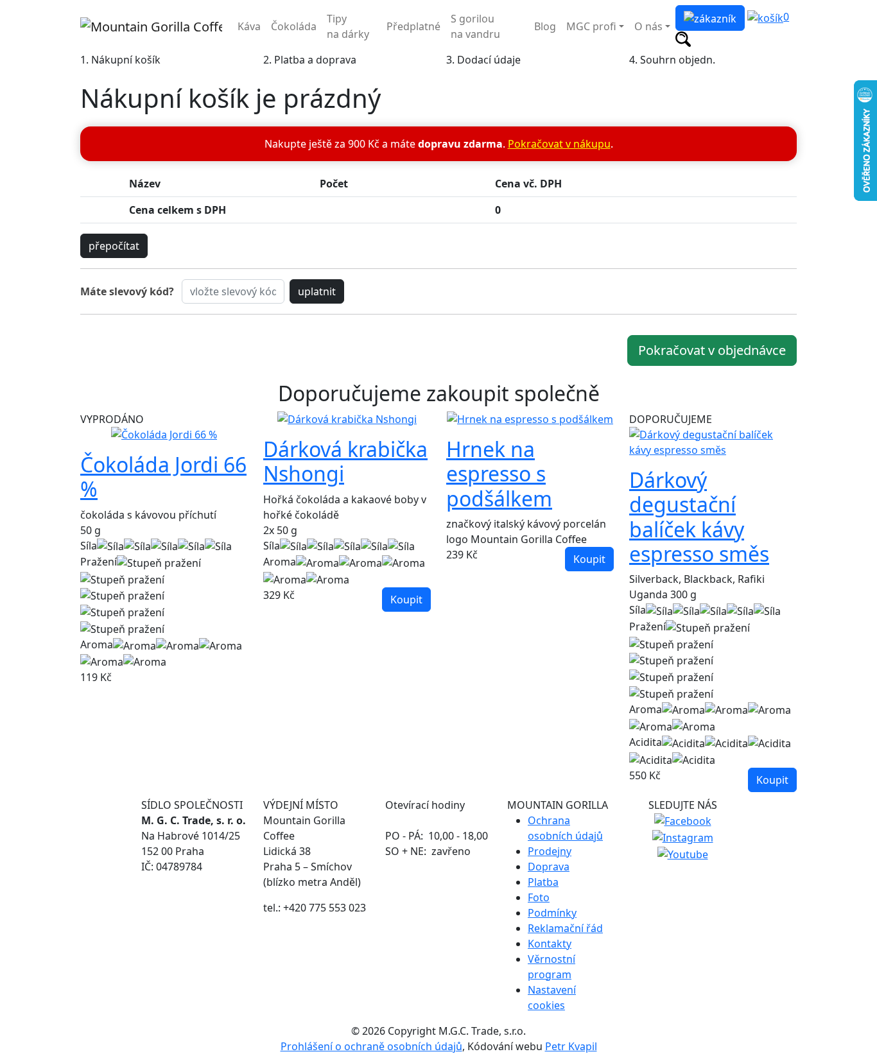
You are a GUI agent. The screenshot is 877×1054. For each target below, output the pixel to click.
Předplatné (413, 26)
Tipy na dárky (348, 26)
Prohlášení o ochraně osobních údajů (371, 1046)
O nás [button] (648, 26)
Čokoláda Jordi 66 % (163, 477)
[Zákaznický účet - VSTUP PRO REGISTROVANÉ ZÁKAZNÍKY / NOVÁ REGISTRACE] (710, 18)
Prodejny (549, 851)
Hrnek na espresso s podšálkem (499, 473)
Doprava (548, 867)
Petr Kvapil (571, 1046)
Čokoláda (294, 26)
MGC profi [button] (591, 26)
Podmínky (552, 913)
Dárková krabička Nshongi (345, 461)
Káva (249, 26)
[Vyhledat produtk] (683, 38)
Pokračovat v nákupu (559, 144)
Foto (539, 897)
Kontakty (549, 944)
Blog (545, 26)
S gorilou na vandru (475, 26)
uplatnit (317, 291)
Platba (543, 882)
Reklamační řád (565, 928)
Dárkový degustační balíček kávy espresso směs (699, 516)
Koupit (406, 599)
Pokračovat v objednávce (712, 350)
